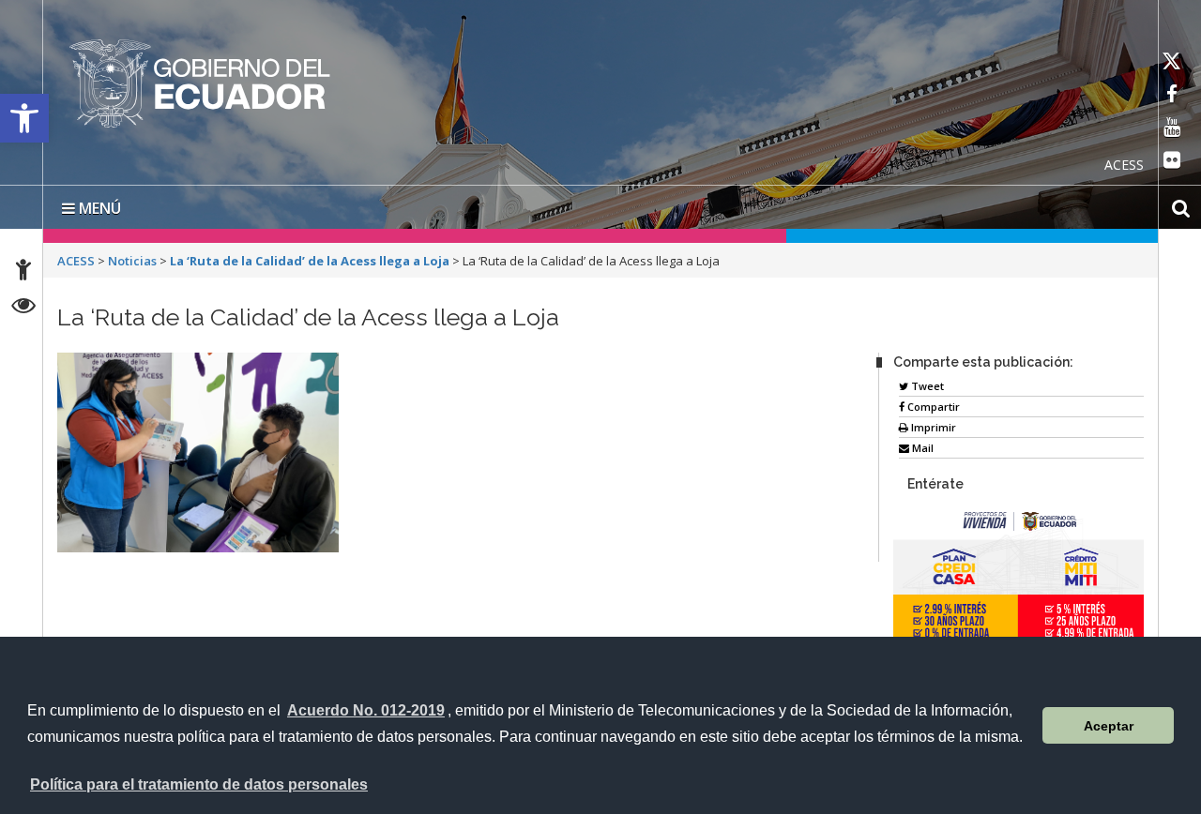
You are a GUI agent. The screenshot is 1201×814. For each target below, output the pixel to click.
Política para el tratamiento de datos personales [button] (199, 784)
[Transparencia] (24, 308)
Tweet (926, 382)
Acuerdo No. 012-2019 (366, 710)
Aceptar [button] (1108, 725)
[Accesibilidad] (23, 272)
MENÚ (98, 204)
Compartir (932, 403)
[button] (24, 118)
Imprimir (932, 423)
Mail (921, 444)
